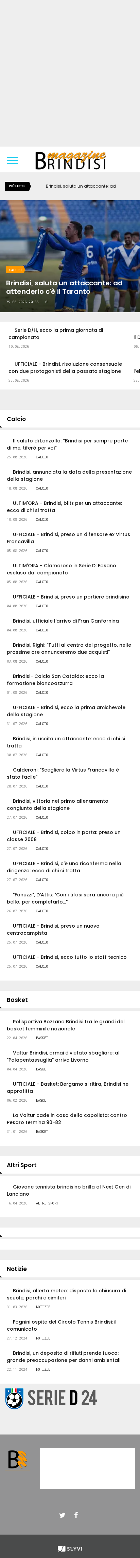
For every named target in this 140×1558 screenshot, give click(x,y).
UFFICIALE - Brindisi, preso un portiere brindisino (71, 596)
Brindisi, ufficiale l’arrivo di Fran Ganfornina (66, 621)
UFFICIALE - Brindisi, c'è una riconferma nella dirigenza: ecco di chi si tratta (64, 867)
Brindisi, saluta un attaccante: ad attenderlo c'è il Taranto (64, 287)
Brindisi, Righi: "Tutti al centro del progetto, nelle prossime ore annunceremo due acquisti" (69, 649)
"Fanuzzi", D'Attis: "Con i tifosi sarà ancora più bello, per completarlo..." (65, 898)
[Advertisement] (70, 73)
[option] (70, 338)
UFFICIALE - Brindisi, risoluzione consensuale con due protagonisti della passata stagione (65, 368)
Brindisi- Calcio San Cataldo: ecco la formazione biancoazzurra (55, 680)
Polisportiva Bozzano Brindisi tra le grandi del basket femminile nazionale (66, 1025)
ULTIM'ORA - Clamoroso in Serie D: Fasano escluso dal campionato (61, 569)
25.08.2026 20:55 (22, 302)
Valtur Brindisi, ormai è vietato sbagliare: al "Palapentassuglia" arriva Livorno (63, 1056)
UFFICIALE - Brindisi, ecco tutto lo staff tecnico (70, 957)
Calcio (15, 270)
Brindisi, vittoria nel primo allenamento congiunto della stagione (57, 805)
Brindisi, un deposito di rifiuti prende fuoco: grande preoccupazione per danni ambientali (63, 1357)
